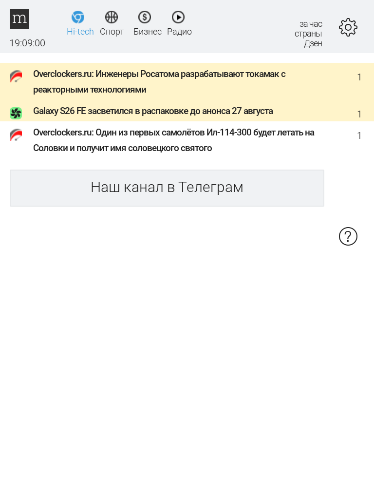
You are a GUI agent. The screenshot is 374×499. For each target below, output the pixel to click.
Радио (178, 31)
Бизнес (144, 31)
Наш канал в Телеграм (167, 186)
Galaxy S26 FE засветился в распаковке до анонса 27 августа (153, 110)
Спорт (111, 31)
